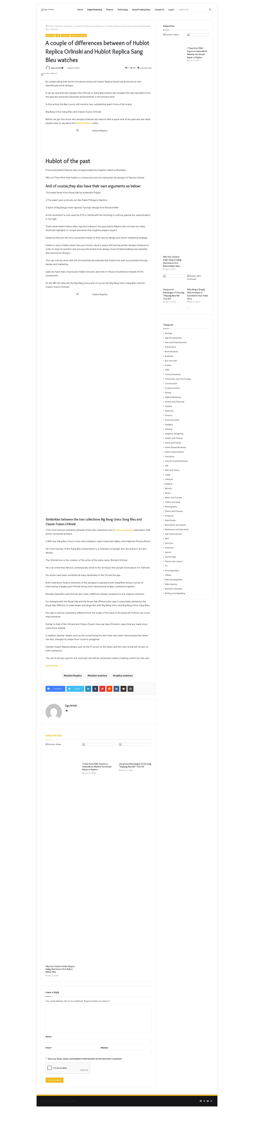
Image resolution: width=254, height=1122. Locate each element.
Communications (173, 374)
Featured (50, 35)
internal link (52, 665)
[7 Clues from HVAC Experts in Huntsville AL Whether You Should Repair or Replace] (98, 752)
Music (168, 493)
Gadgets (169, 424)
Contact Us (159, 9)
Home (80, 9)
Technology (122, 9)
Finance (109, 9)
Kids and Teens (172, 470)
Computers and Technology (178, 379)
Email (49, 1048)
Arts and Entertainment (176, 342)
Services (169, 543)
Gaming (168, 429)
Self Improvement (173, 534)
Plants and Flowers (174, 511)
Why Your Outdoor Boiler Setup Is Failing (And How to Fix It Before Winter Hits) (60, 969)
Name (49, 1036)
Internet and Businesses (176, 461)
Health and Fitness (174, 438)
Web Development (173, 579)
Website (104, 1048)
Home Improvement (174, 452)
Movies (168, 488)
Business (169, 356)
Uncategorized (172, 570)
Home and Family (173, 443)
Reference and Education (177, 529)
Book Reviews (171, 351)
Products (65, 35)
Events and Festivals (174, 402)
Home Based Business (175, 447)
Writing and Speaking (175, 593)
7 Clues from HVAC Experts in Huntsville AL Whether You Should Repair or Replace (96, 767)
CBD (167, 370)
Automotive (170, 347)
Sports (168, 552)
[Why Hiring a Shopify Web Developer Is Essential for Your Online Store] (197, 280)
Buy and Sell (171, 360)
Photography (171, 506)
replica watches (124, 675)
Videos (168, 575)
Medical (168, 484)
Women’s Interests (63, 26)
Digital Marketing (94, 9)
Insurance (169, 456)
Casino (168, 365)
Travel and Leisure (173, 561)
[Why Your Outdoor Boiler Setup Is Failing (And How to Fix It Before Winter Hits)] (62, 853)
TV (166, 566)
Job (57, 35)
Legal (167, 475)
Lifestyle (169, 479)
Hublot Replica (84, 123)
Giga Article (56, 68)
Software (169, 548)
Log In (171, 9)
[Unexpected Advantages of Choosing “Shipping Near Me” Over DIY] (135, 752)
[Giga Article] (47, 10)
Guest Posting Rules (141, 9)
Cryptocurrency (172, 388)
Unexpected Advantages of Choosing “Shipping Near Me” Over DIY (135, 765)
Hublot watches (98, 675)
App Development (173, 338)
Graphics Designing (174, 433)
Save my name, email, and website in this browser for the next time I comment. (85, 1059)
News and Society (173, 497)
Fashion (168, 406)
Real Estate (170, 520)
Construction (171, 383)
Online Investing (172, 502)
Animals (168, 333)
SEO (167, 538)
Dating (168, 392)
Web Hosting (171, 584)
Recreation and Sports (175, 525)
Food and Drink (172, 420)
